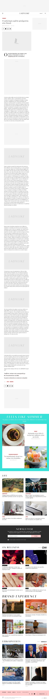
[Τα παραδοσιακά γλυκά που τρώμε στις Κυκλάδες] (35, 457)
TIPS (27, 516)
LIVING (27, 565)
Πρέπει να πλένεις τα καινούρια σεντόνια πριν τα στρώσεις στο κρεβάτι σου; (35, 519)
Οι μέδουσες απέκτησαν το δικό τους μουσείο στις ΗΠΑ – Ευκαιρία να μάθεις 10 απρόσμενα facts (12, 568)
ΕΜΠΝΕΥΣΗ (5, 565)
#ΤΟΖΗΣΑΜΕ (28, 493)
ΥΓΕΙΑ (27, 588)
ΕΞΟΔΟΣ (4, 18)
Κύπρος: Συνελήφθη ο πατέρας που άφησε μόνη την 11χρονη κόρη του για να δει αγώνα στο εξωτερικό (35, 683)
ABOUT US (13, 692)
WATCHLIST (5, 493)
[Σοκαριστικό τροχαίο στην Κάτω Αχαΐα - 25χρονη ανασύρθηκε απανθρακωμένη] (13, 674)
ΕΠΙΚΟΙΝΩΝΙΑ (4, 692)
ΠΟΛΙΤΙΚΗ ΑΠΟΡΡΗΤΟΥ (25, 692)
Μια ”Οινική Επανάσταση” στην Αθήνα (11, 375)
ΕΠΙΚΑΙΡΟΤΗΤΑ (11, 642)
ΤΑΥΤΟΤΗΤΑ (9, 692)
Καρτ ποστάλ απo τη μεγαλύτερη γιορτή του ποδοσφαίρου (12, 635)
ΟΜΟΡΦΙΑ (4, 588)
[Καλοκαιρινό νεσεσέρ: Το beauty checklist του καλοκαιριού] (36, 606)
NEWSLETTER (41, 693)
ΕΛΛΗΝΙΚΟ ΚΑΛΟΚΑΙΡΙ (13, 454)
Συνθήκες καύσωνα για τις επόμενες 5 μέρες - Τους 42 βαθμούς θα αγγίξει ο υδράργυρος (12, 660)
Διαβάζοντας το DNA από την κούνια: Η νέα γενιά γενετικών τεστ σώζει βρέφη (35, 590)
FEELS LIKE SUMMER (24, 417)
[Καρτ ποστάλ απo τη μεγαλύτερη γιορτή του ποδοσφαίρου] (13, 627)
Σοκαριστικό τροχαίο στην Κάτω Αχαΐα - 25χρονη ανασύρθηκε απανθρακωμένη (11, 682)
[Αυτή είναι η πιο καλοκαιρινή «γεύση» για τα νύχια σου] (13, 580)
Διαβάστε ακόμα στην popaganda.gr (14, 373)
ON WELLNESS (10, 548)
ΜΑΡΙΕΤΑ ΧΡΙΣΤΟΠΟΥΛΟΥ (5, 25)
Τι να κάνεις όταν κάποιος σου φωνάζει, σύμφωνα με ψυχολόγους (34, 567)
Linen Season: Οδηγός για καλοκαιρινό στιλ (35, 635)
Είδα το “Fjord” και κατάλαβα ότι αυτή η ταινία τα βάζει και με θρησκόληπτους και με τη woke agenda (35, 496)
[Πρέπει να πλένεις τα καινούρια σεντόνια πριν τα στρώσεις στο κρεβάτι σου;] (36, 508)
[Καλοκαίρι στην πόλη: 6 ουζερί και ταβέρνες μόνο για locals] (13, 435)
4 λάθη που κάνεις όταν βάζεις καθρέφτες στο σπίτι (12, 519)
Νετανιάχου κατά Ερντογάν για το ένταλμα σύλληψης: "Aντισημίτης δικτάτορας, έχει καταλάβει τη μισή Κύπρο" (35, 661)
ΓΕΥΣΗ (35, 431)
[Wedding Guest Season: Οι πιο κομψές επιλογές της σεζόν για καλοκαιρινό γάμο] (13, 606)
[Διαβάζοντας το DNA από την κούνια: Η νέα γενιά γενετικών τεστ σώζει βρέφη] (36, 580)
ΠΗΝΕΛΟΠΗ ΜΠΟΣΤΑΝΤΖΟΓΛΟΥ (35, 438)
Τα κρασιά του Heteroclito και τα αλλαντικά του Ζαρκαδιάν (15, 378)
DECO (4, 516)
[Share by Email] (10, 29)
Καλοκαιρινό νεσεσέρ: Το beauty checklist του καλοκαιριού (36, 615)
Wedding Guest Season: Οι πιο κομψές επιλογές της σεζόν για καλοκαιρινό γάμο (11, 615)
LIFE (8, 381)
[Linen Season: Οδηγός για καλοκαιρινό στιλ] (36, 627)
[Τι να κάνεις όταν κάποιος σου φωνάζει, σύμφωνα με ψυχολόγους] (36, 557)
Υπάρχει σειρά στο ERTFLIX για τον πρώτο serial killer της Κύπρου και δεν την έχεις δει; (12, 496)
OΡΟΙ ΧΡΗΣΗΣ (19, 692)
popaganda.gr (11, 56)
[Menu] (2, 13)
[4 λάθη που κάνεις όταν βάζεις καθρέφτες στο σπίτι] (13, 508)
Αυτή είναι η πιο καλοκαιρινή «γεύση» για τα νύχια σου (12, 590)
